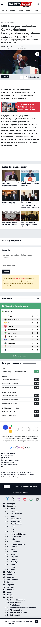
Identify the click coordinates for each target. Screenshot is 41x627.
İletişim (10, 595)
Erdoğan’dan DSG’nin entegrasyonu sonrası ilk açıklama (30, 183)
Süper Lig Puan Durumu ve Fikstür (23, 607)
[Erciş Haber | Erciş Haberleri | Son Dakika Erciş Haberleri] (19, 4)
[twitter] (13, 499)
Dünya (20, 10)
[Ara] (38, 4)
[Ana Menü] (2, 4)
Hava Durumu (8, 456)
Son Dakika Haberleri (11, 464)
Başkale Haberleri (17, 544)
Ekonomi (28, 10)
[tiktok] (37, 499)
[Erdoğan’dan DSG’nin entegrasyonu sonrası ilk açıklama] (30, 175)
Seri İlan (10, 582)
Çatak (12, 549)
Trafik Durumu (8, 458)
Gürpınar (14, 557)
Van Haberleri (15, 536)
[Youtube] (22, 447)
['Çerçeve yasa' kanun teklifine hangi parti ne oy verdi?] (11, 216)
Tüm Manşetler (9, 462)
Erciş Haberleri (16, 514)
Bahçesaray (15, 541)
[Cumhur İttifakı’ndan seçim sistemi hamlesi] (11, 196)
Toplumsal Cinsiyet (9, 474)
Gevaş (12, 554)
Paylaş (6, 76)
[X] (15, 447)
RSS (7, 486)
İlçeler (13, 539)
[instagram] (19, 499)
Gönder (6, 271)
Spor (4, 477)
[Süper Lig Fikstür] (38, 363)
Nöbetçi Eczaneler (10, 453)
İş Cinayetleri (15, 521)
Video (9, 574)
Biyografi (10, 587)
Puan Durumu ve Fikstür (11, 460)
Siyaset (13, 10)
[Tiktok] (26, 447)
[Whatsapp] (29, 447)
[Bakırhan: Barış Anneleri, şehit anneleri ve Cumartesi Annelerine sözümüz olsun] (11, 175)
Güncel (4, 10)
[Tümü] (38, 298)
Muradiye (14, 562)
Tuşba (12, 569)
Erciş (16, 477)
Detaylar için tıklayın (20, 356)
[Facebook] (11, 447)
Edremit (13, 552)
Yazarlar (10, 577)
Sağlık (12, 526)
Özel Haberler (16, 524)
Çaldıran (13, 547)
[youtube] (25, 499)
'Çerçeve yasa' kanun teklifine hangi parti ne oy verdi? (10, 224)
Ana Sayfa (11, 504)
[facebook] (7, 499)
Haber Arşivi (8, 467)
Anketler (10, 590)
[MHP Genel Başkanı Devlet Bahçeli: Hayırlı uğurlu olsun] (30, 216)
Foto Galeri (11, 572)
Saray (12, 567)
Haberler (4, 22)
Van (10, 477)
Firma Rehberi (12, 580)
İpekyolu (13, 559)
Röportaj (10, 585)
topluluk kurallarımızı (19, 278)
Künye (9, 592)
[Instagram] (18, 447)
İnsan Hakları (22, 474)
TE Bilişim (25, 492)
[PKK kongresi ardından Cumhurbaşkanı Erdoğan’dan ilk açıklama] (20, 62)
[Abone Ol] (34, 77)
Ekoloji (32, 474)
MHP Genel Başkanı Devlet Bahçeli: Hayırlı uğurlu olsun (29, 224)
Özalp (12, 564)
